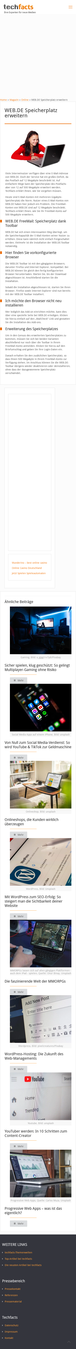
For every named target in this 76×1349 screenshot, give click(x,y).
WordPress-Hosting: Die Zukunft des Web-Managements (34, 1056)
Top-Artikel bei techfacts (18, 1258)
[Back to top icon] (68, 1341)
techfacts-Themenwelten (18, 1252)
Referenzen (11, 1295)
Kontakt (9, 1338)
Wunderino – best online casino (29, 562)
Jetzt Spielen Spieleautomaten (29, 573)
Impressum (11, 1331)
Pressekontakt (13, 1289)
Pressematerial (13, 1301)
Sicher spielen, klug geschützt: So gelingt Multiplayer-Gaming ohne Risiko (37, 667)
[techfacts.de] (18, 8)
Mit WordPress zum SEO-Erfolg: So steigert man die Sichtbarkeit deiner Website (33, 901)
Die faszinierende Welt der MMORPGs (35, 981)
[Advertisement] (38, 53)
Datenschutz (11, 1325)
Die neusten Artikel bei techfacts (23, 1265)
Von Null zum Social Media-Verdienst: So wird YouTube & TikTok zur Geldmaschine (38, 744)
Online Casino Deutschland (27, 568)
